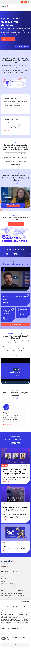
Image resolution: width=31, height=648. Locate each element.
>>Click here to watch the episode (13, 206)
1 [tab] (15, 46)
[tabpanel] (15, 30)
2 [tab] (16, 46)
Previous (25, 46)
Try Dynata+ (24, 2)
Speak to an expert (8, 39)
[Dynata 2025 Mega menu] (28, 6)
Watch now (6, 481)
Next (28, 46)
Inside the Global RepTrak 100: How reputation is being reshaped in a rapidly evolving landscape (14, 471)
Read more (6, 424)
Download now (7, 551)
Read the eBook (7, 520)
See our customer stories (15, 324)
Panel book (7, 546)
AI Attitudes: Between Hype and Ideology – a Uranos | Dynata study (15, 510)
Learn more (7, 109)
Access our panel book (15, 224)
